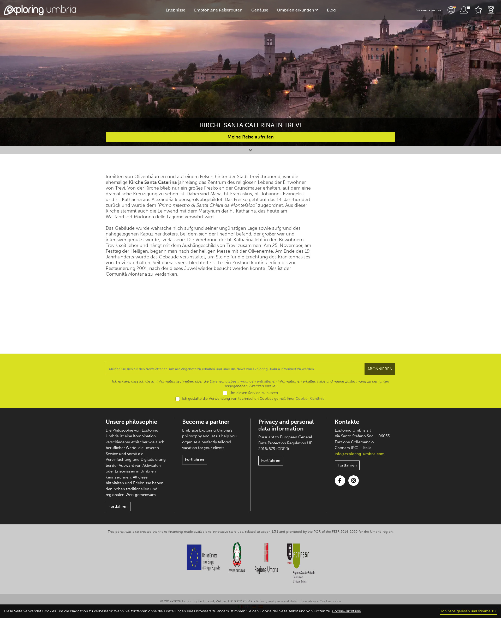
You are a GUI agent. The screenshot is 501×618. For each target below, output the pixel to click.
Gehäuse (259, 10)
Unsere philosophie (131, 421)
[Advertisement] (362, 252)
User (465, 10)
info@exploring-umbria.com (360, 453)
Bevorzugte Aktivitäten (478, 10)
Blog (331, 10)
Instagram (353, 480)
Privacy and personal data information (286, 425)
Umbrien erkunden (295, 10)
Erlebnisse (175, 10)
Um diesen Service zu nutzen (253, 393)
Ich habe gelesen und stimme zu (468, 611)
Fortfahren (118, 506)
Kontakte (347, 421)
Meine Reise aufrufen (251, 137)
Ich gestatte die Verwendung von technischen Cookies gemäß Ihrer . (253, 398)
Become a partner (428, 10)
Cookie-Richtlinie (310, 398)
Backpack (491, 10)
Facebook (340, 480)
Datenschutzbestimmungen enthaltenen (243, 381)
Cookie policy (330, 601)
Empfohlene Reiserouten (218, 10)
